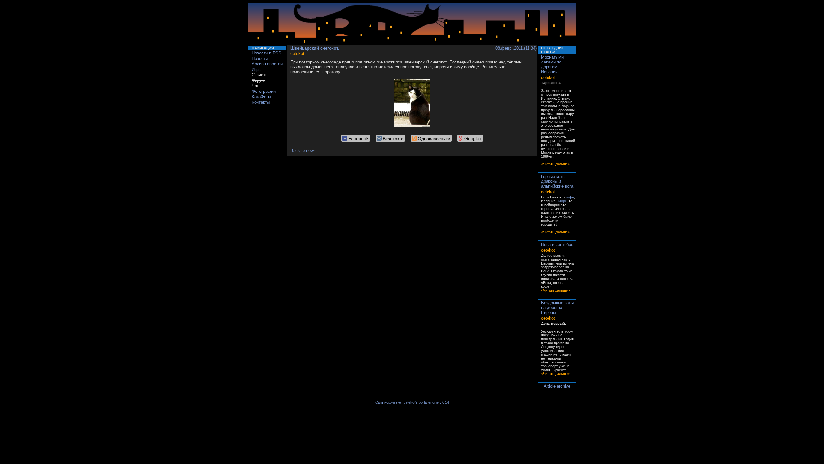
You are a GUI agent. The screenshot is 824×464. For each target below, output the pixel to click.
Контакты (261, 102)
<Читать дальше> (555, 164)
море (562, 201)
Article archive (557, 386)
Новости (260, 58)
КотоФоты (261, 96)
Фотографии (264, 91)
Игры (256, 69)
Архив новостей (267, 64)
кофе (570, 197)
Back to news (303, 150)
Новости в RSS (266, 53)
